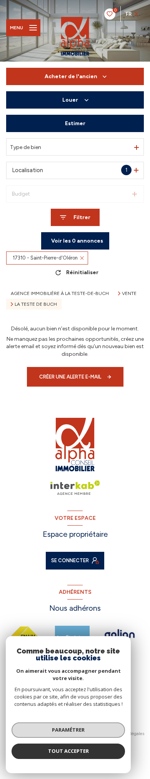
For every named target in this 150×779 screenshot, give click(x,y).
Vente (129, 293)
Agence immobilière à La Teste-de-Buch (60, 293)
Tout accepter (68, 750)
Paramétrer (68, 729)
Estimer (75, 123)
